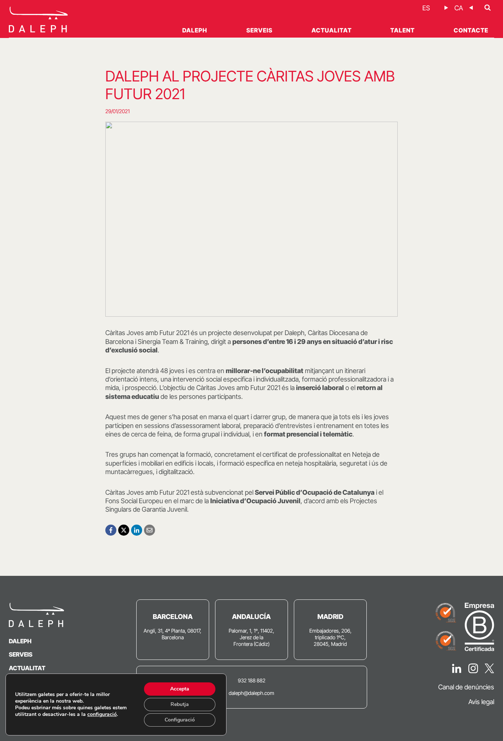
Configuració (180, 719)
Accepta (179, 688)
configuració (102, 714)
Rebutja (179, 704)
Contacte (471, 30)
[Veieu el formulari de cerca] (487, 7)
